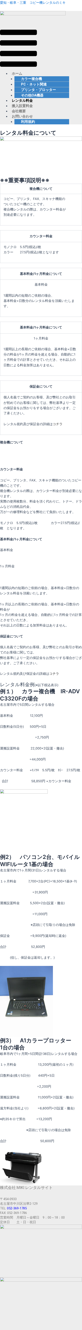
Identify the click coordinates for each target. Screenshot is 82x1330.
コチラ (58, 424)
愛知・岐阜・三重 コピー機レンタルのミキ (33, 3)
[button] (18, 49)
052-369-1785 (17, 1208)
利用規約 (28, 122)
